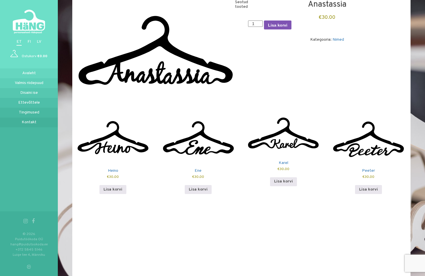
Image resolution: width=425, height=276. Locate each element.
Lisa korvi (277, 25)
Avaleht (29, 73)
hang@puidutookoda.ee (29, 244)
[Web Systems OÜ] (29, 267)
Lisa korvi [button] (113, 189)
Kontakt (29, 122)
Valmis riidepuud (29, 83)
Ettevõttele (29, 102)
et (19, 41)
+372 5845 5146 (29, 249)
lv (39, 41)
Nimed (338, 39)
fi (29, 41)
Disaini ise (29, 92)
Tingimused (29, 112)
